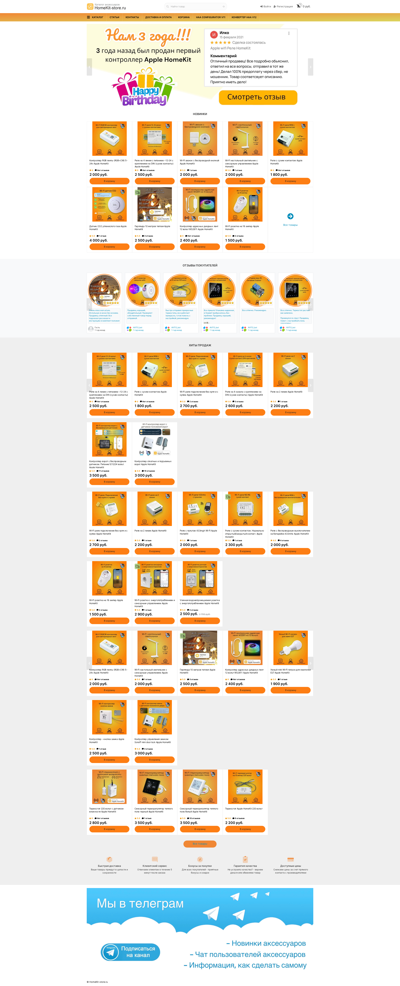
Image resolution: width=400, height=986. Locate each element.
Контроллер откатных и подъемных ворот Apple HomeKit (153, 463)
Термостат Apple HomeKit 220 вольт (243, 808)
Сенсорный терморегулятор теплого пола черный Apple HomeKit (154, 810)
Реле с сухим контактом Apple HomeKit (286, 162)
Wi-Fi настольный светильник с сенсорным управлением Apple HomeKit (241, 163)
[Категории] (88, 17)
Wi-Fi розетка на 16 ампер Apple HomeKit (242, 228)
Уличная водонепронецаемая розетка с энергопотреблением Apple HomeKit (200, 602)
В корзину (109, 181)
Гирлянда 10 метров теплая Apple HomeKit (152, 228)
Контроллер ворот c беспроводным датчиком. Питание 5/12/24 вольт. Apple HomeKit (107, 464)
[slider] (112, 303)
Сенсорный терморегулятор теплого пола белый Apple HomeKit (199, 810)
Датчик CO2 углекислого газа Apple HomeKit (107, 228)
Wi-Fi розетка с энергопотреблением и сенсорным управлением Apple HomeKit (155, 603)
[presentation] (89, 67)
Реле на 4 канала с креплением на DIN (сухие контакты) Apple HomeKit (244, 393)
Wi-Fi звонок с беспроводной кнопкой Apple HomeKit (199, 162)
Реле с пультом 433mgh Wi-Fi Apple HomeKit (198, 532)
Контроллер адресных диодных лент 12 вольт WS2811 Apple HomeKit (199, 228)
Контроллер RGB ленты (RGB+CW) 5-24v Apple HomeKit (108, 162)
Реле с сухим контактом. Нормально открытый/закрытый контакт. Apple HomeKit (244, 533)
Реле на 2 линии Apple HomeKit (286, 391)
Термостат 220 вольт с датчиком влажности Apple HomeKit (106, 810)
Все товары (200, 843)
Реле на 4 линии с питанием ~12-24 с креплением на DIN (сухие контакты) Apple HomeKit (154, 163)
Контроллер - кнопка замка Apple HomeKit (106, 740)
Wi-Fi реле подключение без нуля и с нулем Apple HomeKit (199, 393)
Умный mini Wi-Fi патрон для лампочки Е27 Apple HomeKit (290, 671)
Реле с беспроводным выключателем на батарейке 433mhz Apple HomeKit (290, 532)
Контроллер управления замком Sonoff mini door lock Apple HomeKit (153, 740)
